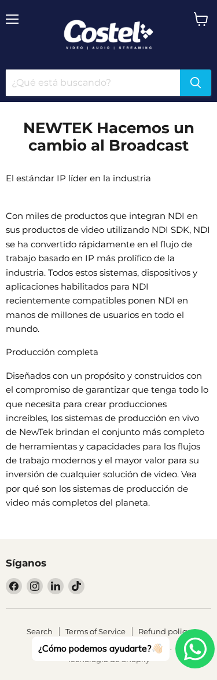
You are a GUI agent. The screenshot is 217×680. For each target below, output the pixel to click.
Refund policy (164, 631)
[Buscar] (195, 83)
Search (40, 631)
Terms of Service (95, 631)
